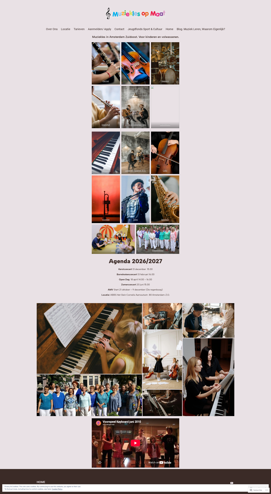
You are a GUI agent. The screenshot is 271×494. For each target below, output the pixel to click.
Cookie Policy (57, 489)
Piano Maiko (165, 125)
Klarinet (106, 81)
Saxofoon (165, 220)
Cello (165, 171)
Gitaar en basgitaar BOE (135, 171)
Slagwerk (165, 81)
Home (41, 482)
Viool (135, 81)
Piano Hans (106, 171)
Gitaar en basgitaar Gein (135, 125)
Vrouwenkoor (157, 250)
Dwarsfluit (106, 125)
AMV (113, 250)
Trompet (106, 220)
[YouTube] (231, 483)
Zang (135, 220)
